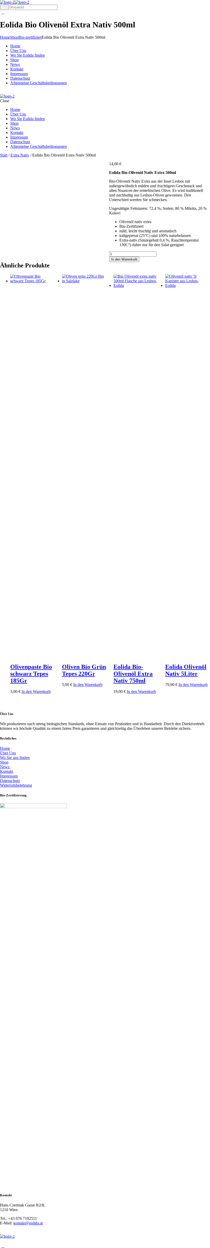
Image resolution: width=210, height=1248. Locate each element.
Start (3, 155)
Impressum (9, 776)
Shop (14, 37)
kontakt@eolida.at (28, 1223)
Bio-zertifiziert (30, 37)
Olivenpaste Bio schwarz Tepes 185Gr (31, 673)
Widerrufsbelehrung (16, 785)
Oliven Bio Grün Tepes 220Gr (84, 670)
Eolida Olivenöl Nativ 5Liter (185, 670)
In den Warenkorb (124, 259)
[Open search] (4, 7)
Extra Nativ (19, 155)
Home (5, 37)
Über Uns (8, 753)
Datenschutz (10, 780)
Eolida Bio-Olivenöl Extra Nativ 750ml (133, 673)
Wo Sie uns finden (15, 757)
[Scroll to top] (3, 1245)
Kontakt (6, 771)
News (5, 767)
